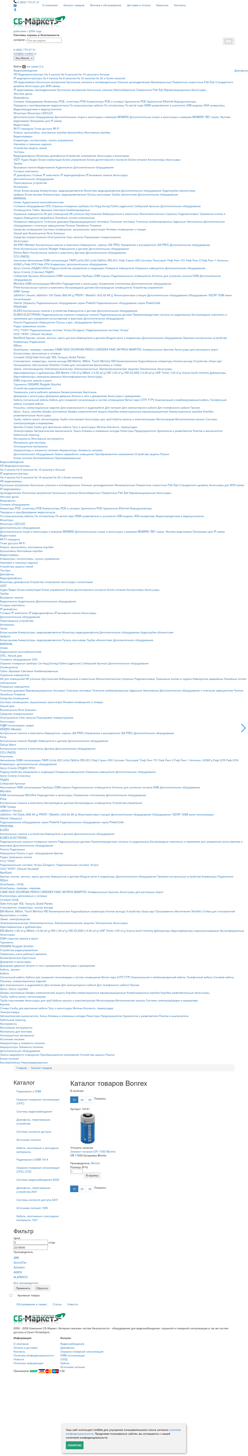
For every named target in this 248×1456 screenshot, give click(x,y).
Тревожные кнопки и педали (174, 679)
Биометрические (127, 361)
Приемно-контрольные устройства (205, 338)
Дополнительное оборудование (34, 117)
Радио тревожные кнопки (30, 326)
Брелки (97, 322)
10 (74, 1100)
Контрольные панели (34, 249)
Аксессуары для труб (98, 419)
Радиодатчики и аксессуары (80, 283)
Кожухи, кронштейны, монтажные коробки (40, 132)
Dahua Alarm (22, 252)
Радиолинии (37, 342)
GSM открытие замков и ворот (33, 380)
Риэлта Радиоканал (26, 322)
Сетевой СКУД (23, 357)
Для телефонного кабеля (174, 407)
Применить (23, 1288)
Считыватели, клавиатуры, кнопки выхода (40, 361)
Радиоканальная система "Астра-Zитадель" (57, 330)
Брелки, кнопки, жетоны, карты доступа (51, 338)
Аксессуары (198, 90)
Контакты (180, 5)
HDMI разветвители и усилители (164, 105)
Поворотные (144, 90)
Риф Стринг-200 (129, 260)
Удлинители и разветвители (174, 431)
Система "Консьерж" (154, 260)
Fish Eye (209, 82)
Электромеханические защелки (119, 369)
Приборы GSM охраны (96, 276)
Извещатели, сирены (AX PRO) (100, 245)
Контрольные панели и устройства (45, 311)
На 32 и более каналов (110, 78)
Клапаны (59, 233)
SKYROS (122, 349)
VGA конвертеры (214, 105)
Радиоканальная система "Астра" (107, 330)
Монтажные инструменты (47, 438)
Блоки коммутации (50, 159)
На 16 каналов (86, 78)
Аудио (25, 159)
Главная (21, 1068)
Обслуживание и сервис (31, 1304)
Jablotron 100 (44, 295)
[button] (243, 728)
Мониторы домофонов (50, 156)
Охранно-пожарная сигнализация (81, 1351)
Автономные (195, 221)
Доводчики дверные (58, 396)
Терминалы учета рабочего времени (37, 392)
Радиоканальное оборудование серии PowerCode (128, 303)
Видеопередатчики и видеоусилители (37, 109)
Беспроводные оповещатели (113, 287)
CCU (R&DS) (21, 256)
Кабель (18, 400)
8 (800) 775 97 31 (28, 2)
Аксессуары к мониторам (113, 156)
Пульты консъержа (99, 194)
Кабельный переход (26, 435)
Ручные (70, 225)
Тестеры (19, 152)
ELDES (18, 311)
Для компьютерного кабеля (139, 407)
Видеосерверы (23, 136)
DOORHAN (77, 349)
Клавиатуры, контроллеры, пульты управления (43, 140)
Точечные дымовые (56, 221)
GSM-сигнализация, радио (17, 725)
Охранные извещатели (28, 214)
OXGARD (33, 384)
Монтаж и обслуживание (105, 5)
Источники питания (12, 1039)
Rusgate (45, 384)
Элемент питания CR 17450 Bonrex (92, 1151)
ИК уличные (76, 214)
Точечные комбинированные (154, 221)
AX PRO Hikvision (24, 245)
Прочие (195, 407)
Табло (36, 210)
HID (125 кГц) (115, 373)
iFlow (17, 287)
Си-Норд (95, 206)
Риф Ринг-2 (193, 260)
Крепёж (18, 427)
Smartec (56, 384)
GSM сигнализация (72, 1355)
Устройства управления (148, 287)
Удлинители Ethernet (160, 101)
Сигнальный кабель (35, 400)
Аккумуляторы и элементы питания (36, 450)
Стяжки (28, 427)
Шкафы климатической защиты (88, 411)
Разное (164, 454)
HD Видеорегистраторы (29, 74)
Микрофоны (21, 97)
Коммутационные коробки (185, 411)
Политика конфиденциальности (34, 1355)
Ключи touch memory (195, 373)
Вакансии (162, 5)
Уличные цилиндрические (133, 82)
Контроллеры (156, 159)
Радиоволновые (188, 214)
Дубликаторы (218, 373)
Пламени (95, 225)
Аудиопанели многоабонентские (43, 202)
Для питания (113, 407)
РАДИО (49, 272)
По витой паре (134, 105)
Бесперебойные (43, 458)
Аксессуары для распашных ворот (196, 349)
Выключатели (37, 233)
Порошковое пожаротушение (102, 237)
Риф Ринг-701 (176, 260)
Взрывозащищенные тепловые (89, 221)
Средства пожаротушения (30, 237)
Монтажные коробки (97, 132)
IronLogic (45, 357)
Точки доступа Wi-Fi (46, 128)
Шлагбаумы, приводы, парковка (34, 349)
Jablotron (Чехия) (24, 295)
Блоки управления (74, 159)
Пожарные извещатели (28, 221)
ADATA (18, 1272)
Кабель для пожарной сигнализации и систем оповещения (86, 400)
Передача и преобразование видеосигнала (41, 105)
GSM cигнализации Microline (43, 283)
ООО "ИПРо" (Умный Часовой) (33, 334)
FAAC (112, 349)
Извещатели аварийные (39, 218)
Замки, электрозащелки (29, 369)
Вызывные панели (25, 167)
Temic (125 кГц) (172, 373)
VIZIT (17, 159)
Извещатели (47, 322)
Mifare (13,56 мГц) (94, 373)
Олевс (18, 202)
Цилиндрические (45, 90)
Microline (19, 283)
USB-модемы (194, 105)
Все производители (26, 1283)
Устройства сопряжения (81, 156)
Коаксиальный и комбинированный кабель (182, 400)
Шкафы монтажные (54, 411)
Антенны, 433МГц (201, 760)
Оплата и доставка (25, 1347)
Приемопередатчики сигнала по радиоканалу (162, 314)
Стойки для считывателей (76, 365)
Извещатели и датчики (73, 249)
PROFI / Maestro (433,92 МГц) (94, 295)
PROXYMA (20, 307)
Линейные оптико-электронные (75, 218)
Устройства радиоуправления (32, 388)
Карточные (90, 392)
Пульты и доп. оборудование (74, 322)
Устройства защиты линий (30, 148)
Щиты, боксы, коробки (27, 411)
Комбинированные (78, 210)
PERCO (90, 349)
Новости (72, 1304)
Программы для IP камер (46, 121)
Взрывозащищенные (177, 90)
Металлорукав (165, 419)
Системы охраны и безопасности (36, 35)
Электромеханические (58, 369)
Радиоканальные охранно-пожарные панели (70, 314)
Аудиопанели (64, 167)
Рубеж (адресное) (122, 206)
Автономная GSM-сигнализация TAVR (51, 260)
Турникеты (20, 384)
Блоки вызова (30, 190)
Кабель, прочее (10, 969)
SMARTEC (135, 349)
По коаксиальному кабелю (86, 105)
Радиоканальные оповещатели (131, 276)
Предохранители (145, 431)
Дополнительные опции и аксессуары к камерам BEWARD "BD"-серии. (175, 117)
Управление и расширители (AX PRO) (145, 245)
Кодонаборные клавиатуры (155, 361)
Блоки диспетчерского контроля (107, 159)
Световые (59, 210)
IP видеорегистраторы (28, 78)
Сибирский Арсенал (147, 206)
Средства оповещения (28, 229)
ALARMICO (21, 1277)
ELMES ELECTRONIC (27, 314)
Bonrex (95, 1163)
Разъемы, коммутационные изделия (37, 407)
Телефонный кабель (199, 977)
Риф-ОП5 (30, 264)
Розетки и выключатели (207, 431)
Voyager (53, 249)
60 (90, 1100)
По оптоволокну (114, 105)
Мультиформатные (74, 376)
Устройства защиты (147, 454)
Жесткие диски (23, 94)
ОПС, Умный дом (11, 655)
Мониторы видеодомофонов (102, 190)
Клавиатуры (21, 342)
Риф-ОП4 (43, 264)
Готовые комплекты (26, 171)
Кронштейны (76, 132)
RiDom (18, 345)
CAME (59, 349)
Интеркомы (21, 187)
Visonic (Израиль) (25, 303)
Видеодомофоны (24, 156)
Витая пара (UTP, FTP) (139, 400)
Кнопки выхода (183, 361)
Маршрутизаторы (185, 101)
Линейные (82, 225)
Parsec (81, 357)
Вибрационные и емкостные (121, 214)
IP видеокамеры (24, 90)
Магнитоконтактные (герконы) (158, 214)
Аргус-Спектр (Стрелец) (29, 272)
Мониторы (20, 113)
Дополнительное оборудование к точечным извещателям (196, 690)
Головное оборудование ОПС (32, 206)
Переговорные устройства (30, 183)
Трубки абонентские (124, 194)
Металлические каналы (190, 419)
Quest (72, 357)
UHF (158, 373)
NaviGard (19, 338)
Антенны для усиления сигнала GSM (175, 276)
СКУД (63, 1359)
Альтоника (20, 260)
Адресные (179, 221)
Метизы (101, 427)
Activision (19, 1267)
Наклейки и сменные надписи (33, 144)
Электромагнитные (86, 369)
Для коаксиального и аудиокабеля (82, 407)
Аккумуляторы (68, 450)
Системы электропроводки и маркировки (172, 1000)
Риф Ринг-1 (209, 260)
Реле (50, 233)
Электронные (148, 369)
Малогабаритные (124, 90)
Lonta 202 (83, 260)
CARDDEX (101, 349)
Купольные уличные (100, 90)
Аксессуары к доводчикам (124, 396)
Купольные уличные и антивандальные (91, 82)
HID (113, 361)
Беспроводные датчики (80, 287)
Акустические (93, 214)
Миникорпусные (161, 82)
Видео (34, 159)
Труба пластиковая (72, 419)
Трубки (18, 163)
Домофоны (7, 574)
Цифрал (19, 194)
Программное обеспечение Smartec (37, 365)
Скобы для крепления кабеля (52, 427)
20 (82, 1100)
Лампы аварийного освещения (74, 454)
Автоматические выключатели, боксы (57, 431)
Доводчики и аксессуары (29, 396)
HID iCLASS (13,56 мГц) (139, 373)
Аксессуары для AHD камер (42, 86)
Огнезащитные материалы (31, 446)
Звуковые (46, 210)
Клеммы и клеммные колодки (101, 431)
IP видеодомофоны (72, 175)
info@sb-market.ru (25, 53)
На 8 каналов (69, 74)
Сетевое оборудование (28, 101)
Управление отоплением (114, 283)
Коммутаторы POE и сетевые (105, 101)
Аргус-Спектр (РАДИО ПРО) (31, 268)
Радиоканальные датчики (116, 314)
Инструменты (22, 438)
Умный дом (21, 233)
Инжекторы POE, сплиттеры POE (65, 101)
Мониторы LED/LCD (40, 113)
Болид (106, 206)
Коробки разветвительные (177, 992)
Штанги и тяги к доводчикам (89, 396)
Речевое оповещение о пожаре (126, 229)
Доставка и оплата (139, 5)
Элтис (17, 190)
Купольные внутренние (51, 82)
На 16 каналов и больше (93, 74)
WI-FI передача (23, 128)
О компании (50, 5)
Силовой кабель (33, 404)
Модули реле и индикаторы (123, 338)
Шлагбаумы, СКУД (11, 884)
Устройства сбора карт (207, 361)
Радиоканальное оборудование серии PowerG (66, 303)
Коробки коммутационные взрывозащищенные (138, 411)
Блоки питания (137, 159)
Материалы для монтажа (30, 442)
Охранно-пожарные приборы (70, 206)
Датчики (80, 252)
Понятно (75, 1445)
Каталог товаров (74, 5)
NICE (66, 349)
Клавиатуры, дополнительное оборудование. (79, 264)
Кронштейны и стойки (107, 365)
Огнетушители (56, 237)
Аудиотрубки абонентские (178, 190)
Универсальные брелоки (158, 349)
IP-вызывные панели (99, 175)
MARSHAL (20, 198)
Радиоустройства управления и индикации (77, 268)
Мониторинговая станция (130, 295)
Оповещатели (22, 210)
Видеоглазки (21, 125)
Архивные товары (28, 1295)
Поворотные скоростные (187, 82)
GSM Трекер (21, 291)
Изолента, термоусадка (122, 427)
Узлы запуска (74, 237)
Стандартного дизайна (193, 485)
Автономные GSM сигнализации (60, 276)
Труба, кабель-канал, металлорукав (36, 419)
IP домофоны (22, 175)
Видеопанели (46, 167)
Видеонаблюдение (25, 70)
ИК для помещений (56, 214)
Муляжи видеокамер (179, 531)
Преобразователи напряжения (114, 454)
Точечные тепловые (122, 221)
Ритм (17, 249)
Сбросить (42, 1288)
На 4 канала (52, 74)
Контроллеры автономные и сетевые (37, 353)
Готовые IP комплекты (46, 175)
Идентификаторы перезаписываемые (38, 376)
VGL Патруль (60, 357)
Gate (36, 357)
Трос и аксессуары (84, 427)
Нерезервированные (67, 458)
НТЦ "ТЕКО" (21, 330)
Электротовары (23, 431)
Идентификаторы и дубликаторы (34, 373)
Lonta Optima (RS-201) (104, 260)
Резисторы (127, 431)
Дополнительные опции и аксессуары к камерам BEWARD (92, 117)
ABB (16, 1258)
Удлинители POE (135, 101)
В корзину (92, 1175)
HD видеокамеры (24, 82)
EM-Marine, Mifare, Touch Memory (88, 361)
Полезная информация (28, 1363)
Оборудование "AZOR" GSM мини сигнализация (183, 814)
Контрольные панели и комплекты (58, 245)
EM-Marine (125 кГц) (69, 373)
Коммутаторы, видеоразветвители (61, 190)
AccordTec (20, 1262)
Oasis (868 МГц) (64, 295)
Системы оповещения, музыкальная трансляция (74, 229)
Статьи (57, 1304)
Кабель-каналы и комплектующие (133, 419)
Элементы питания (90, 450)
